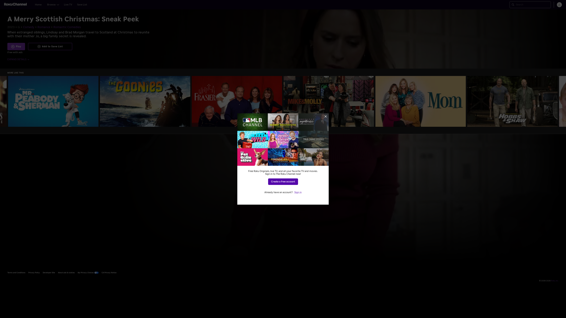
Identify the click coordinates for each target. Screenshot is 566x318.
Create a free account (283, 181)
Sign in (298, 192)
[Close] (325, 116)
